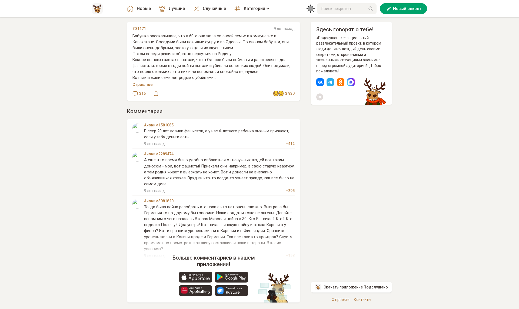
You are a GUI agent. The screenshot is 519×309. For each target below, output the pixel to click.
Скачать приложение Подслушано (356, 287)
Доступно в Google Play (231, 277)
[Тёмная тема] (310, 8)
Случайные (214, 8)
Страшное (142, 84)
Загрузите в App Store (195, 277)
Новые (144, 8)
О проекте (341, 299)
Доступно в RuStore (231, 290)
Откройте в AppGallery (195, 290)
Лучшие (177, 8)
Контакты (362, 299)
